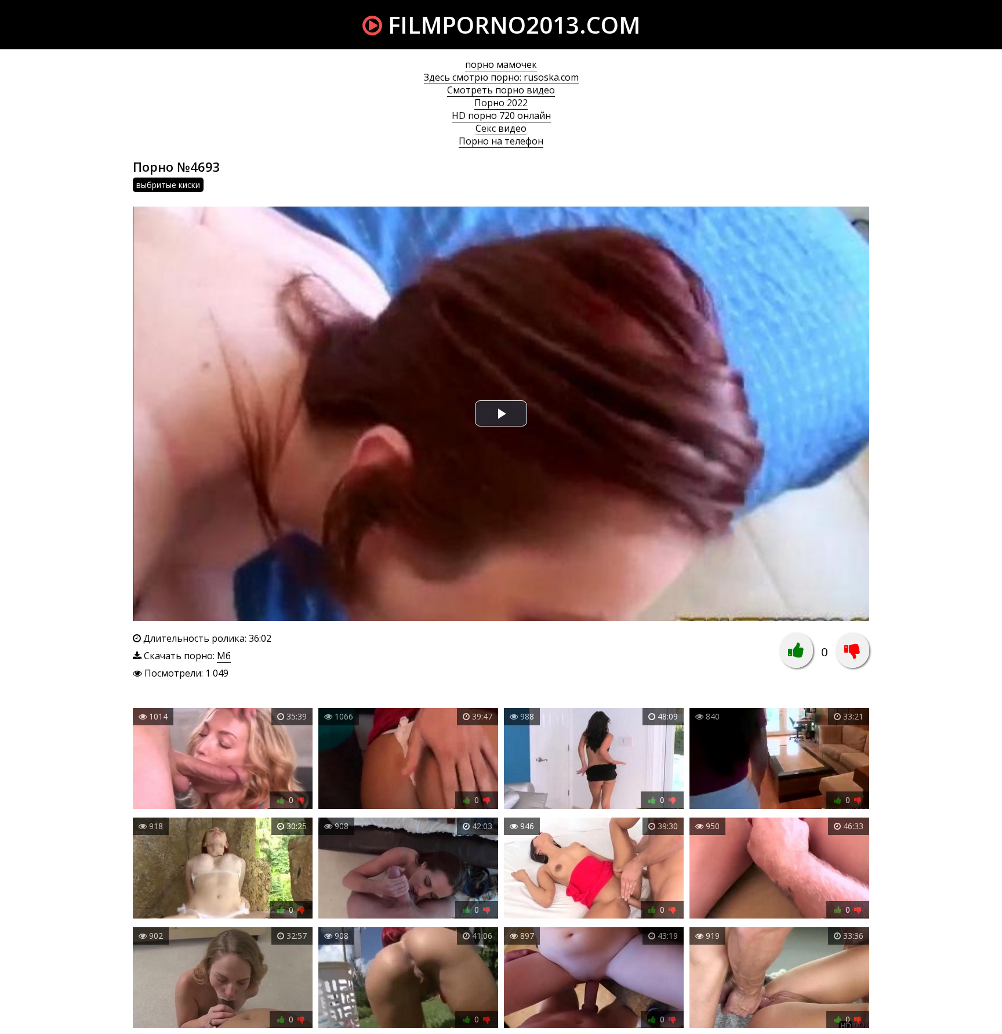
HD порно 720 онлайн (501, 115)
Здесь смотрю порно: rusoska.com (501, 77)
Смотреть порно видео (501, 90)
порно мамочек (501, 64)
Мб (224, 655)
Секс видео (501, 128)
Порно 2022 (501, 102)
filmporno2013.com (511, 25)
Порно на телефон (501, 141)
